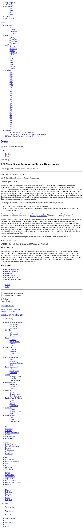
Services (12, 344)
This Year (13, 43)
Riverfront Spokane (16, 363)
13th (11, 105)
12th (11, 107)
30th (11, 72)
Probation (13, 378)
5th (11, 120)
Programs (13, 349)
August (12, 55)
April (11, 62)
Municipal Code (15, 411)
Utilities (12, 404)
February (13, 66)
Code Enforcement (16, 396)
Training (12, 388)
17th (11, 97)
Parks (11, 359)
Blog (11, 27)
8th (11, 115)
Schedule (13, 351)
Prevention (13, 373)
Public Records (15, 421)
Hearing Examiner (16, 336)
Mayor (12, 332)
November (13, 49)
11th (11, 109)
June (11, 58)
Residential (13, 326)
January (12, 68)
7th (11, 117)
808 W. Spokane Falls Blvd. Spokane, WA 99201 (10, 310)
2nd (11, 126)
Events (12, 345)
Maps (11, 413)
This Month (14, 41)
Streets (12, 400)
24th (11, 84)
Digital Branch (15, 342)
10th (11, 111)
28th (11, 76)
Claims (12, 419)
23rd (11, 86)
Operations (13, 384)
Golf (11, 365)
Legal (11, 417)
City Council (14, 334)
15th (11, 101)
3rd (11, 124)
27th (11, 78)
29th (11, 74)
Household (13, 402)
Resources (13, 328)
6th (11, 119)
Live (11, 355)
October (12, 51)
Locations (13, 340)
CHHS (12, 392)
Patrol (12, 369)
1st (10, 128)
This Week (13, 39)
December (13, 47)
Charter (12, 410)
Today (12, 37)
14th (11, 103)
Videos (12, 33)
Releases (12, 29)
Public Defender (15, 380)
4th (11, 122)
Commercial (14, 324)
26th (11, 80)
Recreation (13, 361)
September (13, 53)
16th (11, 99)
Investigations (14, 371)
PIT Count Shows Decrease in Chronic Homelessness (28, 134)
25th (11, 82)
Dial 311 (4, 315)
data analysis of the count (38, 216)
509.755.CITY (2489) (16, 315)
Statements (13, 31)
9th (11, 113)
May (11, 60)
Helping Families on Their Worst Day (22, 132)
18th (11, 95)
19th (11, 93)
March (12, 64)
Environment (14, 406)
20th (11, 91)
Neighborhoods (15, 394)
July (11, 56)
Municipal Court (15, 377)
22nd (11, 88)
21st (11, 89)
